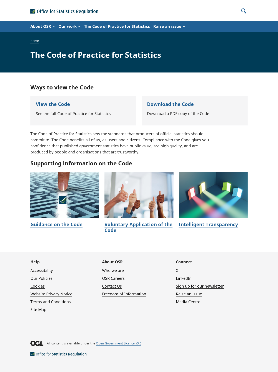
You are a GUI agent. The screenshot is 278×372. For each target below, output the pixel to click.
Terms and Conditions (50, 301)
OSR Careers (113, 278)
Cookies (37, 286)
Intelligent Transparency (208, 224)
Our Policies (41, 278)
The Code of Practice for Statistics (117, 26)
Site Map (38, 309)
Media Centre (188, 301)
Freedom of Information (124, 293)
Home (34, 41)
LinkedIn (184, 278)
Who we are (113, 270)
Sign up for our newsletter (200, 286)
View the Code (53, 104)
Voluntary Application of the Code (138, 227)
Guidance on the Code (56, 224)
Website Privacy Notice (51, 293)
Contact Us (112, 286)
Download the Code (170, 104)
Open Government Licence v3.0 (118, 343)
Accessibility (41, 270)
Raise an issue (189, 293)
